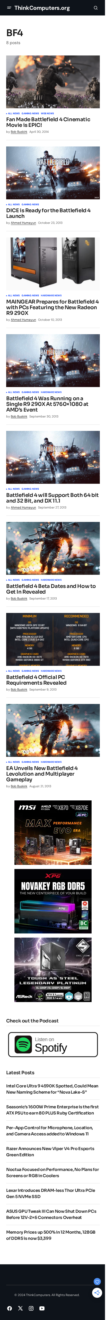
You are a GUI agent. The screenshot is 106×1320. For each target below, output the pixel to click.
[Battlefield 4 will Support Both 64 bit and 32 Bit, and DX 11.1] (53, 457)
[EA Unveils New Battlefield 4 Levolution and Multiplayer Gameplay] (53, 730)
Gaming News (30, 113)
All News (14, 113)
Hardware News (51, 295)
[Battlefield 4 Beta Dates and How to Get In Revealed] (53, 548)
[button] (9, 8)
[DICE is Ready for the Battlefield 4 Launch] (53, 172)
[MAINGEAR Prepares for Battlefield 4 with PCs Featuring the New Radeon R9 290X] (53, 263)
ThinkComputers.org (42, 8)
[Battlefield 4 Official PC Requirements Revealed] (53, 639)
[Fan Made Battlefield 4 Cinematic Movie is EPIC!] (53, 81)
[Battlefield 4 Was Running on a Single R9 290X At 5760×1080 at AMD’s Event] (53, 360)
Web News (47, 113)
